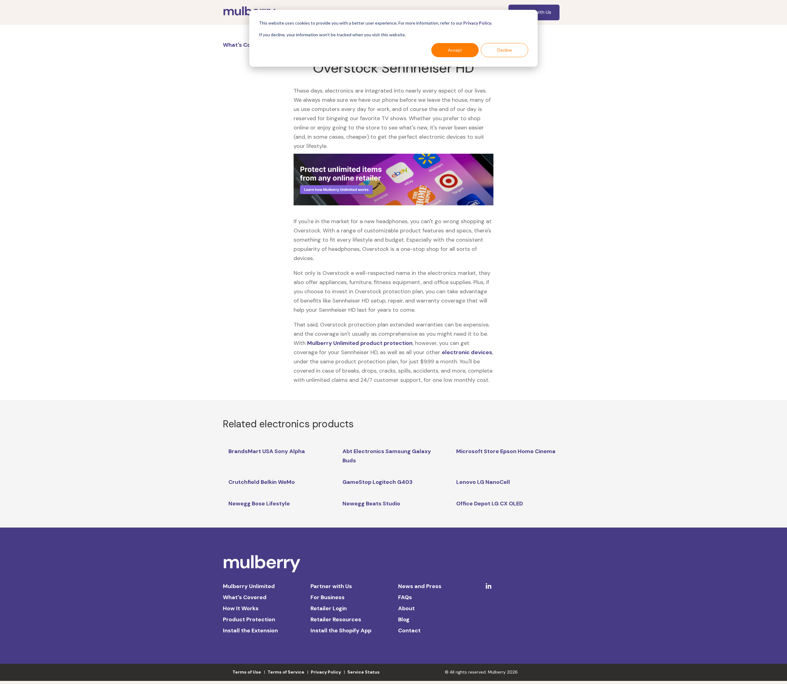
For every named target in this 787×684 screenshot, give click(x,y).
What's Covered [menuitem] (245, 597)
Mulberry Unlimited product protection (360, 343)
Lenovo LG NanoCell (483, 482)
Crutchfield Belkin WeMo (261, 482)
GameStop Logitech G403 (377, 482)
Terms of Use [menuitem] (246, 672)
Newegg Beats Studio (371, 503)
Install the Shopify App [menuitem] (340, 630)
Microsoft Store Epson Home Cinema (506, 451)
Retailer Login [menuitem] (328, 608)
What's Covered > (247, 45)
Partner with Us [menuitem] (331, 586)
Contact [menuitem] (409, 630)
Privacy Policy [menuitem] (326, 672)
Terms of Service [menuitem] (285, 672)
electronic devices (467, 352)
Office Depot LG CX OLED (489, 503)
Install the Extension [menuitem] (250, 630)
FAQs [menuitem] (405, 597)
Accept (455, 50)
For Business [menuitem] (327, 597)
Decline (504, 50)
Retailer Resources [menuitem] (335, 619)
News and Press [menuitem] (419, 586)
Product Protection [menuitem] (249, 619)
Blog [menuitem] (403, 619)
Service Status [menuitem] (363, 672)
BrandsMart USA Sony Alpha (266, 451)
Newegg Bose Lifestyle (259, 503)
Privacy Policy (477, 23)
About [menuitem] (406, 608)
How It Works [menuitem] (241, 608)
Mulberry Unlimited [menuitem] (249, 586)
